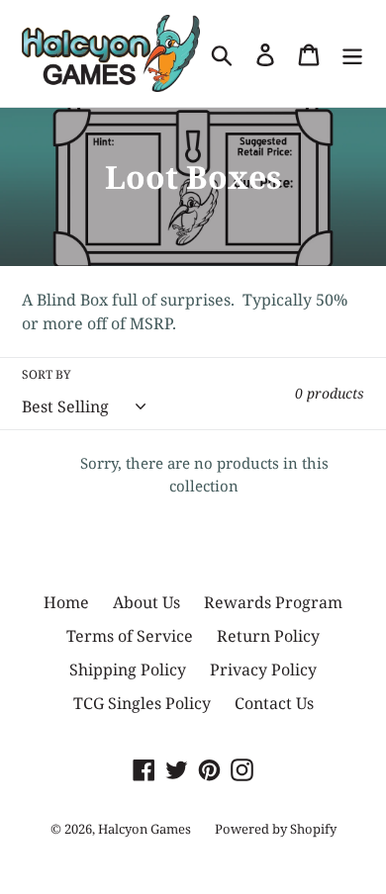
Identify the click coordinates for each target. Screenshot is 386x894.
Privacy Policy (263, 669)
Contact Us (274, 703)
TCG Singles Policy (142, 703)
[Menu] (352, 54)
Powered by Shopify (276, 829)
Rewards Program (273, 602)
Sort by (46, 374)
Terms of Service (129, 636)
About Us (146, 602)
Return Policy (268, 636)
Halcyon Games (144, 829)
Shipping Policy (127, 669)
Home (66, 602)
